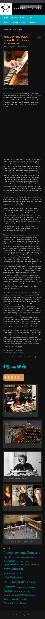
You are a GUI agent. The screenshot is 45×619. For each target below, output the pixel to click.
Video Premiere (27, 595)
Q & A (32, 582)
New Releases (13, 357)
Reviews (31, 357)
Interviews (9, 561)
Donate (32, 22)
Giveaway (22, 557)
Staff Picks (9, 591)
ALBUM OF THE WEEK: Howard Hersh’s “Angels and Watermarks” (16, 40)
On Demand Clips (23, 357)
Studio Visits (23, 591)
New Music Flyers (12, 573)
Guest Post (30, 557)
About (24, 22)
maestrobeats (23, 47)
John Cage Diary (22, 561)
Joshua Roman (10, 564)
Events (15, 22)
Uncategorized (11, 595)
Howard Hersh (36, 95)
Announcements (14, 552)
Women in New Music (14, 603)
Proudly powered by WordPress (22, 615)
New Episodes (13, 568)
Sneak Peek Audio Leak (25, 587)
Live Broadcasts (31, 564)
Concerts (33, 552)
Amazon (5, 353)
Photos (6, 22)
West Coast (19, 599)
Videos (7, 599)
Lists (21, 564)
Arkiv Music (19, 353)
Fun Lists (15, 557)
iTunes (11, 353)
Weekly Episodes (10, 17)
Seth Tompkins (9, 89)
